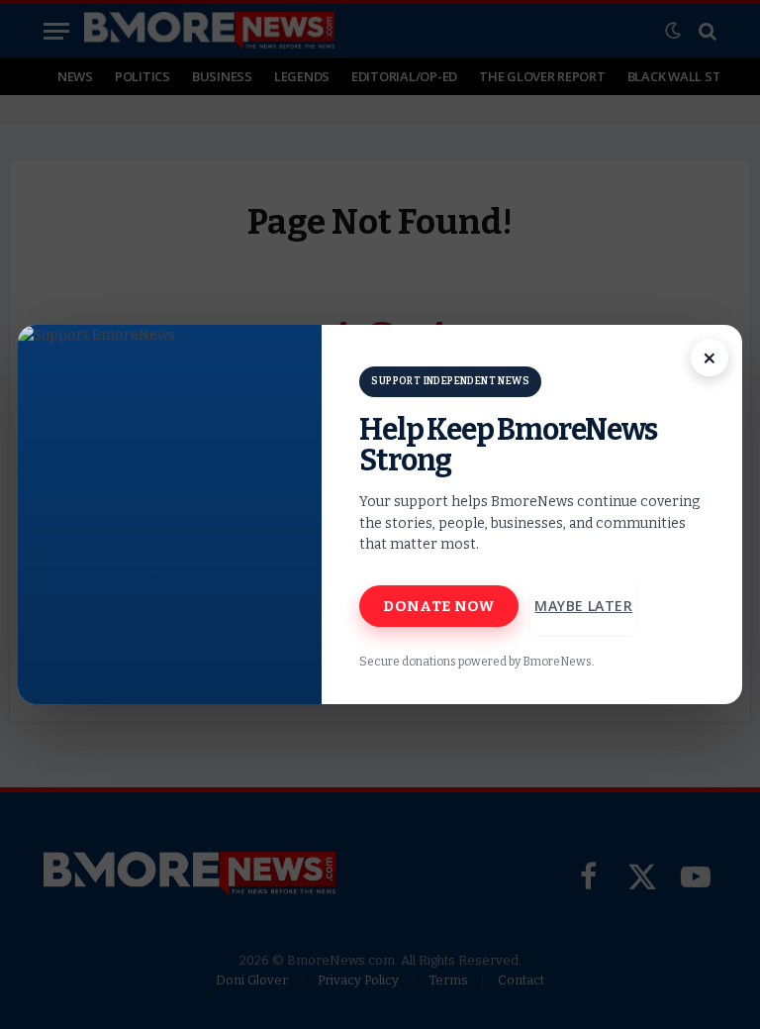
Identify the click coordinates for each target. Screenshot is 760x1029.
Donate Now (439, 606)
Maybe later (583, 605)
